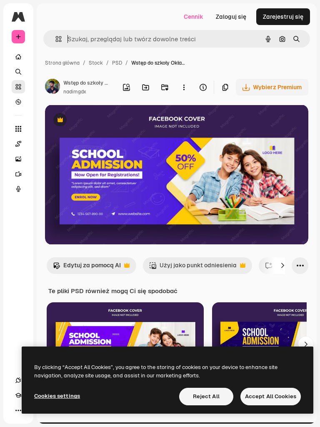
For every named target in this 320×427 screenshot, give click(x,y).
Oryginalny (102, 121)
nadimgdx (74, 91)
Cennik (193, 16)
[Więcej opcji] (183, 87)
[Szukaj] (18, 71)
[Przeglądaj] (18, 101)
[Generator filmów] (18, 174)
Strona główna (62, 63)
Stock (96, 63)
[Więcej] (18, 410)
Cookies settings (57, 395)
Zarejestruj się (283, 16)
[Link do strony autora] (52, 87)
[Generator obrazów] (18, 159)
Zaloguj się (231, 16)
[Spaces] (18, 144)
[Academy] (18, 395)
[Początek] (18, 56)
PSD (117, 63)
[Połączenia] (18, 380)
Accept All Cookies (270, 396)
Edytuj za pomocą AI (87, 267)
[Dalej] (282, 265)
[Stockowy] (18, 86)
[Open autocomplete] (55, 39)
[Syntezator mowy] (18, 189)
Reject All (206, 396)
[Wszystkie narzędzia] (18, 129)
